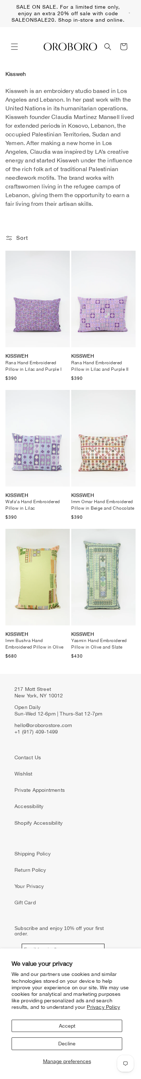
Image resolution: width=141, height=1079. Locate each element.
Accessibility (29, 806)
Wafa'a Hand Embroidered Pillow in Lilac (32, 505)
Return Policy (30, 870)
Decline (67, 1043)
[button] (14, 47)
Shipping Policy (32, 854)
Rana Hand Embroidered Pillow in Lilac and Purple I (33, 366)
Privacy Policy (103, 1007)
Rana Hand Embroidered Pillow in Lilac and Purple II (100, 366)
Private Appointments (39, 790)
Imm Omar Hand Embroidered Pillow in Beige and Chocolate (102, 505)
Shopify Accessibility (38, 823)
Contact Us (27, 757)
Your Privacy (29, 886)
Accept (67, 1026)
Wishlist (23, 774)
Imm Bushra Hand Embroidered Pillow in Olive (34, 644)
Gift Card (25, 902)
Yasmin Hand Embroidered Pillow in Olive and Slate (99, 644)
